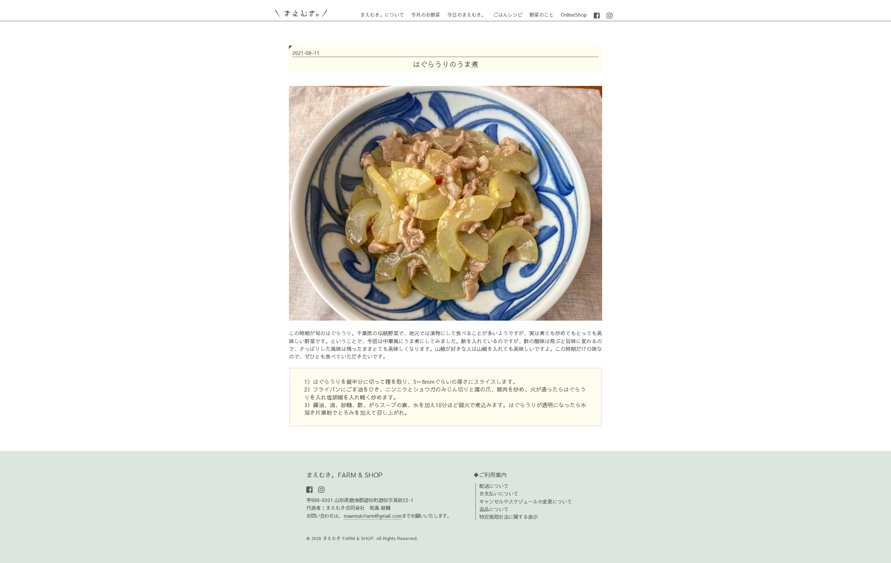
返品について (493, 509)
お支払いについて (498, 493)
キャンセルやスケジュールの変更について (525, 501)
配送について (493, 485)
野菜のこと (541, 14)
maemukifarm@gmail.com (373, 515)
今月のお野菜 (425, 14)
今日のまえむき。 (466, 14)
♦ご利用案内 (490, 474)
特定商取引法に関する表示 (508, 516)
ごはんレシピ (507, 14)
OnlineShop (574, 14)
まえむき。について (382, 14)
